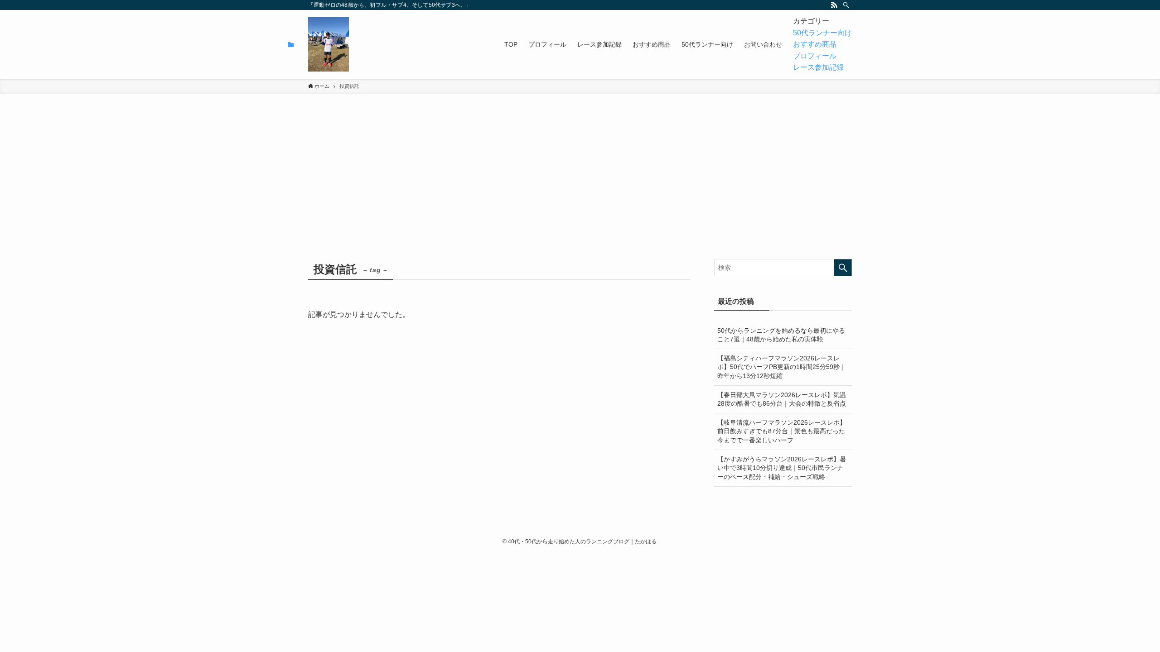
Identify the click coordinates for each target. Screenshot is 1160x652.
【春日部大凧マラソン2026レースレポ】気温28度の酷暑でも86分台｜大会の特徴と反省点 (781, 399)
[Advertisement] (580, 191)
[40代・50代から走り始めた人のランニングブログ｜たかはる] (328, 44)
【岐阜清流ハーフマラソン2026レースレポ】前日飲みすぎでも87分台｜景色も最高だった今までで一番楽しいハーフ (781, 431)
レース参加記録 (818, 67)
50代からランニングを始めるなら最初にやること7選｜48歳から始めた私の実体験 (781, 335)
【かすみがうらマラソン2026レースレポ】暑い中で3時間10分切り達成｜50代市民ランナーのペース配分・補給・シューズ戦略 (781, 467)
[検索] (846, 5)
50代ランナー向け (822, 33)
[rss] (834, 5)
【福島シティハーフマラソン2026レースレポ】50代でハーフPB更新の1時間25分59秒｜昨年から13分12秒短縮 (781, 367)
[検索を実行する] (843, 267)
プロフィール (814, 56)
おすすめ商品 (814, 44)
